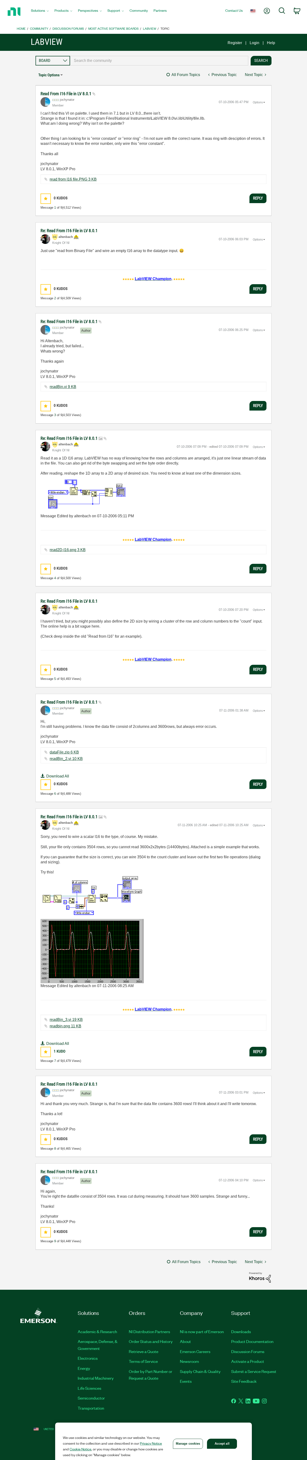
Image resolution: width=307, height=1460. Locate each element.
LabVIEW (149, 28)
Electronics (88, 1358)
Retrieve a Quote (143, 1351)
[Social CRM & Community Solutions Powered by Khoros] (260, 1277)
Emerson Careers (195, 1351)
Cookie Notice (80, 1449)
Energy (84, 1368)
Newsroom (189, 1361)
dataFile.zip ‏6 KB (64, 752)
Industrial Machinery (96, 1378)
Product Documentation (252, 1341)
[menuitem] (40, 12)
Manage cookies (188, 1443)
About (185, 1341)
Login (254, 43)
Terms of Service (143, 1361)
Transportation (91, 1408)
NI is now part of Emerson (202, 1331)
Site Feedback (244, 1381)
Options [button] (258, 102)
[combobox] (159, 60)
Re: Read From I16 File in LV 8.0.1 (69, 230)
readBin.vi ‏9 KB (63, 387)
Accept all (222, 1443)
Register (235, 43)
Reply (258, 198)
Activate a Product (247, 1361)
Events (186, 1381)
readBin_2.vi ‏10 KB (66, 759)
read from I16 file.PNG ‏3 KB (73, 179)
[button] (46, 199)
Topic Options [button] (48, 75)
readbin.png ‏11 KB (65, 1026)
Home (21, 28)
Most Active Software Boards (113, 28)
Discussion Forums (68, 28)
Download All (57, 776)
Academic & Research (97, 1331)
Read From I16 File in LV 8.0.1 (66, 93)
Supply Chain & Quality (200, 1371)
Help (271, 43)
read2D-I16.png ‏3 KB (68, 550)
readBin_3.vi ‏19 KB (66, 1020)
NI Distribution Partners (149, 1331)
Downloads (241, 1331)
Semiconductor (91, 1398)
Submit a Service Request (253, 1371)
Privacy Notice (151, 1443)
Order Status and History (151, 1341)
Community (39, 28)
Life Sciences (89, 1388)
